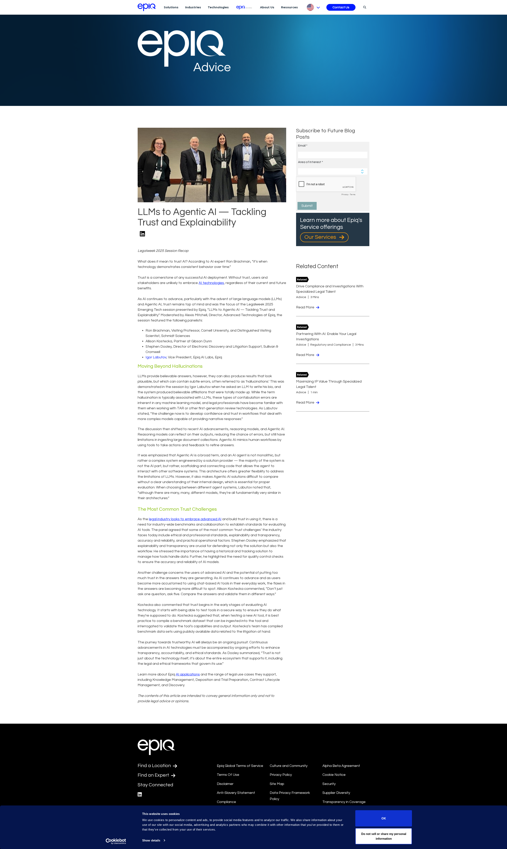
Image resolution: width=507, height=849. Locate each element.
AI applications (188, 674)
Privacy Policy (281, 775)
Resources (289, 7)
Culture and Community (289, 766)
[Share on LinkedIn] (142, 234)
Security (329, 784)
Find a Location (155, 765)
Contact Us (341, 7)
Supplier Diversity (336, 793)
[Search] (364, 7)
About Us (267, 7)
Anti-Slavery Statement (236, 793)
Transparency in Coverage (344, 802)
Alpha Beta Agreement (341, 766)
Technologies (218, 7)
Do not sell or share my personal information (383, 836)
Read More (305, 307)
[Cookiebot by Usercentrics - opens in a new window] (116, 841)
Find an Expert (154, 775)
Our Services (320, 237)
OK (383, 818)
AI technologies (211, 283)
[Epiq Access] (244, 7)
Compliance (226, 802)
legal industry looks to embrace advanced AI (185, 519)
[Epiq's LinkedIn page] (140, 794)
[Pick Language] (313, 7)
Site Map (277, 784)
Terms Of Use (228, 775)
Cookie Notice (334, 775)
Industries (193, 7)
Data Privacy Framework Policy (290, 796)
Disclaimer (225, 784)
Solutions (171, 7)
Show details (151, 840)
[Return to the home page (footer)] (147, 7)
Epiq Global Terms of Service (240, 766)
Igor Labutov (156, 357)
